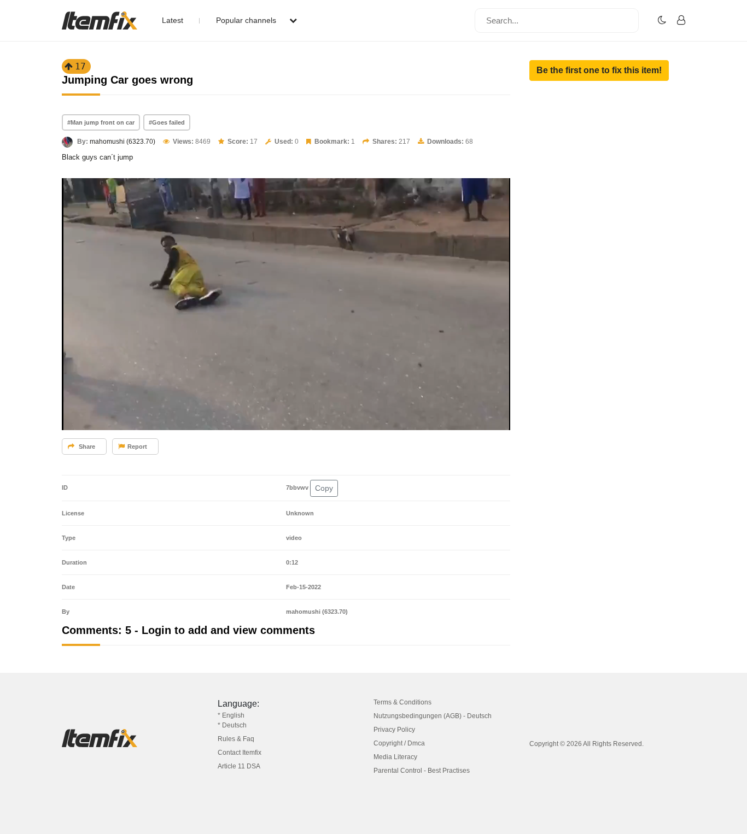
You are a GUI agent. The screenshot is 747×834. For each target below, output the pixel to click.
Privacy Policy (394, 729)
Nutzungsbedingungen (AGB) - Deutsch (433, 716)
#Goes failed (167, 122)
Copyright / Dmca (399, 743)
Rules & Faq (236, 739)
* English (231, 715)
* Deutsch (232, 725)
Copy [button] (324, 488)
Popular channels (247, 20)
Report (137, 446)
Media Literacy (395, 757)
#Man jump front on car (101, 122)
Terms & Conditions (402, 702)
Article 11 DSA (239, 766)
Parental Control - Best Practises (422, 770)
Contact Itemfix (239, 752)
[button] (599, 70)
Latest (172, 20)
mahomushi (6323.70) (122, 141)
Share (86, 446)
